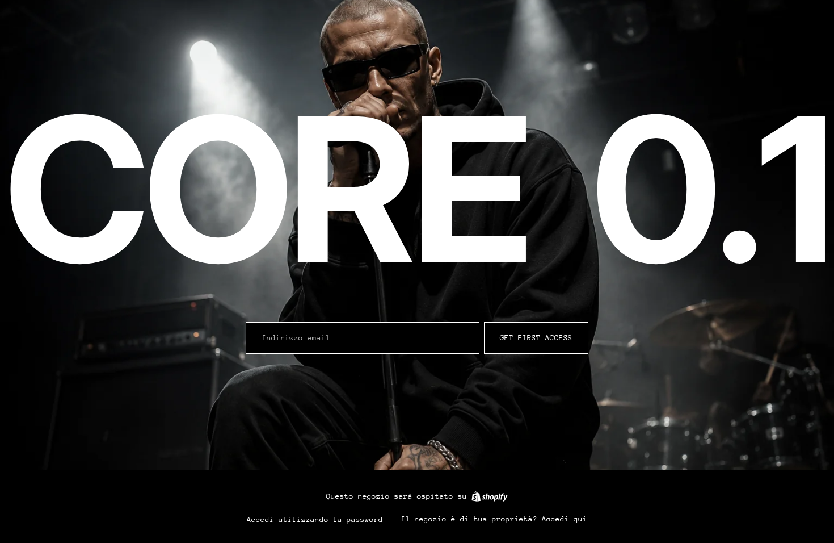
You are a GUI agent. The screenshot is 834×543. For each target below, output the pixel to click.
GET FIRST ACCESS (536, 337)
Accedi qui (564, 519)
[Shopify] (489, 496)
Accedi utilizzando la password (315, 519)
